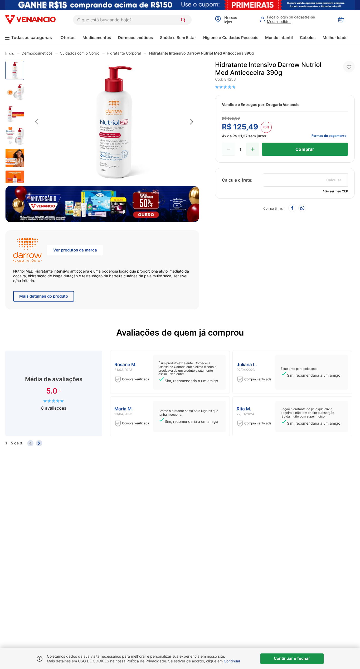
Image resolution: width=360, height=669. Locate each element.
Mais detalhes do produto (43, 296)
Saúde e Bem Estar (178, 37)
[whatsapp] (302, 208)
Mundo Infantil (279, 37)
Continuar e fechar (292, 658)
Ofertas (68, 37)
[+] (252, 149)
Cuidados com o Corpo (79, 53)
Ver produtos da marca (75, 250)
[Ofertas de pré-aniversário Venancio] (102, 202)
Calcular (333, 180)
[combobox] (132, 20)
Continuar (232, 661)
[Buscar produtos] (184, 20)
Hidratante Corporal (124, 53)
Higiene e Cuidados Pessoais (230, 37)
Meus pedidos (279, 21)
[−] (228, 149)
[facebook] (292, 208)
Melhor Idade (335, 37)
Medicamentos (96, 37)
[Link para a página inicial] (9, 53)
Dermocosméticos (135, 37)
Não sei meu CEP (335, 191)
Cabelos (307, 37)
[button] (114, 122)
